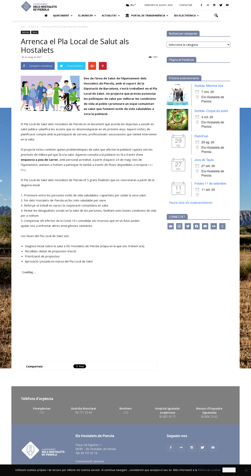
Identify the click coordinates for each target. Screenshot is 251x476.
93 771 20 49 (83, 412)
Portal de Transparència (148, 15)
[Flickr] (208, 5)
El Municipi (85, 15)
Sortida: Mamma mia (209, 85)
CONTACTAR (185, 5)
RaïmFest (201, 136)
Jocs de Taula (204, 159)
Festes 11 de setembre (210, 183)
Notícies (25, 32)
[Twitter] (221, 5)
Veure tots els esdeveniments (190, 202)
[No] (246, 470)
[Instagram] (214, 5)
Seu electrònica (185, 15)
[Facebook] (201, 5)
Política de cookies (209, 470)
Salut (34, 32)
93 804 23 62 (209, 417)
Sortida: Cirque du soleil (211, 111)
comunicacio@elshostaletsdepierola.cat (130, 461)
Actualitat (109, 15)
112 (41, 412)
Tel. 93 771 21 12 (86, 453)
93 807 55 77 (167, 417)
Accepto (229, 470)
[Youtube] (227, 5)
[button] (216, 15)
